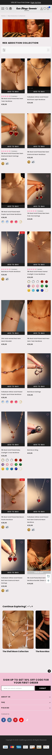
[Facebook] (3, 720)
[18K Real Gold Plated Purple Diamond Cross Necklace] (28, 286)
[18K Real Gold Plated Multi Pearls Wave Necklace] (20, 221)
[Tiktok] (27, 720)
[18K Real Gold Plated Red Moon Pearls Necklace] (2, 279)
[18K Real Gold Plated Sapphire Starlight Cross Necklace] (42, 290)
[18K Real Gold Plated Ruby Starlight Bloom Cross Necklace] (46, 281)
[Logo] (26, 8)
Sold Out (39, 572)
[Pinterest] (15, 720)
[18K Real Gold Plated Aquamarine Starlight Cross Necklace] (37, 290)
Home (3, 16)
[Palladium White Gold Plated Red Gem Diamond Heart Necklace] (33, 161)
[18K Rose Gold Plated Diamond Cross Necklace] (37, 281)
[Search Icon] (7, 8)
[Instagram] (9, 720)
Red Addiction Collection (16, 16)
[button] (6, 96)
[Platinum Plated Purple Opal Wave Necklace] (16, 221)
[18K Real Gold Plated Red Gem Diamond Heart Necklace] (28, 161)
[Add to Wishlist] (22, 61)
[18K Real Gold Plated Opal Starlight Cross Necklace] (46, 290)
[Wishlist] (45, 8)
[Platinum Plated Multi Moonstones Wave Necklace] (7, 221)
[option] (13, 75)
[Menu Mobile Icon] (2, 8)
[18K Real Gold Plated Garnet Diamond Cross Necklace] (42, 281)
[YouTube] (21, 720)
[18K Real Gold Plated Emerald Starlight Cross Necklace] (46, 286)
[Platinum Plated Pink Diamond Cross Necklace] (37, 286)
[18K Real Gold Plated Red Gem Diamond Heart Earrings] (2, 163)
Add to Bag (13, 92)
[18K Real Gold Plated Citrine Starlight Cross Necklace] (28, 290)
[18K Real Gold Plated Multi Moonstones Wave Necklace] (2, 221)
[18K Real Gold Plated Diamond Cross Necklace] (28, 281)
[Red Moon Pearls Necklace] (7, 279)
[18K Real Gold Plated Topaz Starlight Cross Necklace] (33, 290)
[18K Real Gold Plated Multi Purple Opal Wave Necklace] (11, 221)
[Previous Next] (13, 75)
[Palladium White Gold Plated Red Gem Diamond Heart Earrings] (7, 163)
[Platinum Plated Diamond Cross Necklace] (33, 281)
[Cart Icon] (48, 8)
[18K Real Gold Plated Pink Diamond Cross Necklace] (33, 286)
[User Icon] (41, 8)
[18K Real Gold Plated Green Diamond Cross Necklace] (42, 286)
